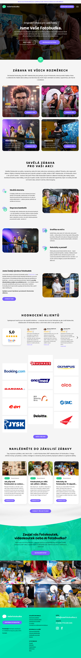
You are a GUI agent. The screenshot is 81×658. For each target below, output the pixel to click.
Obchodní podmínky (34, 618)
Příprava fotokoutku (34, 631)
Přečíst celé (29, 344)
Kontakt (4, 633)
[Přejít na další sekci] (40, 60)
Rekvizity (31, 645)
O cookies (31, 623)
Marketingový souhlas (34, 621)
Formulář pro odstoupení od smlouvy (38, 625)
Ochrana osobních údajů (35, 620)
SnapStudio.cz (32, 275)
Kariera (31, 637)
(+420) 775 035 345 (64, 623)
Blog (30, 651)
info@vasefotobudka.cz (66, 617)
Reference (31, 649)
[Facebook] (62, 628)
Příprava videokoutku (34, 633)
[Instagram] (57, 628)
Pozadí (31, 643)
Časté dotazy (32, 647)
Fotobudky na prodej (34, 635)
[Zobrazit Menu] (77, 6)
